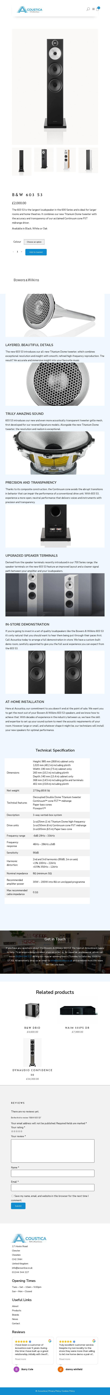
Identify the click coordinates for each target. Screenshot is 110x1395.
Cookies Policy (68, 1391)
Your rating (18, 1127)
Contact (16, 1323)
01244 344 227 (24, 956)
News (15, 1319)
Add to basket (36, 252)
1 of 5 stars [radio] (12, 1131)
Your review (18, 1136)
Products (16, 1310)
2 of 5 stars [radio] (13, 1131)
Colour (17, 241)
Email (15, 1181)
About (15, 1306)
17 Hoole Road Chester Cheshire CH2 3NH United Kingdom (20, 1255)
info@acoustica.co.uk (61, 960)
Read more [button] (20, 1359)
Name (15, 1167)
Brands (15, 1314)
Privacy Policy (54, 1391)
